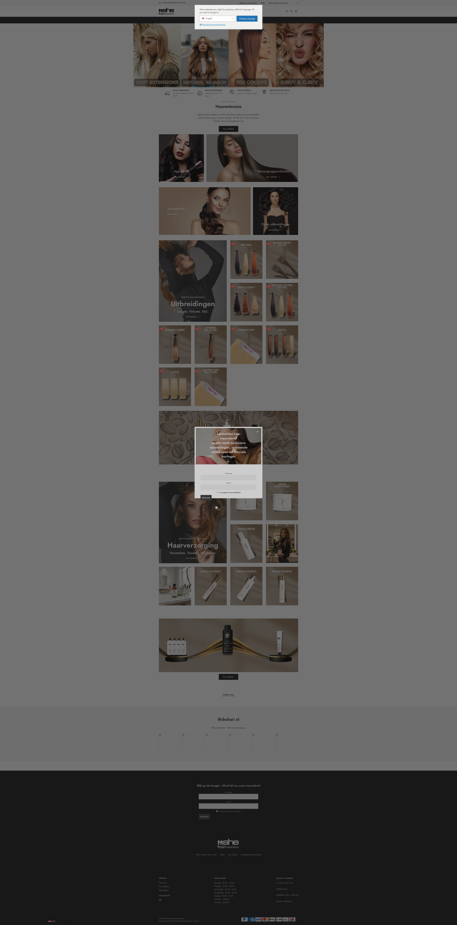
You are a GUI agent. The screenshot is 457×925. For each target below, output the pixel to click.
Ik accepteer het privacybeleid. (230, 492)
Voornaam (228, 473)
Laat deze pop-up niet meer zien (230, 507)
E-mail (228, 483)
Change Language (247, 18)
